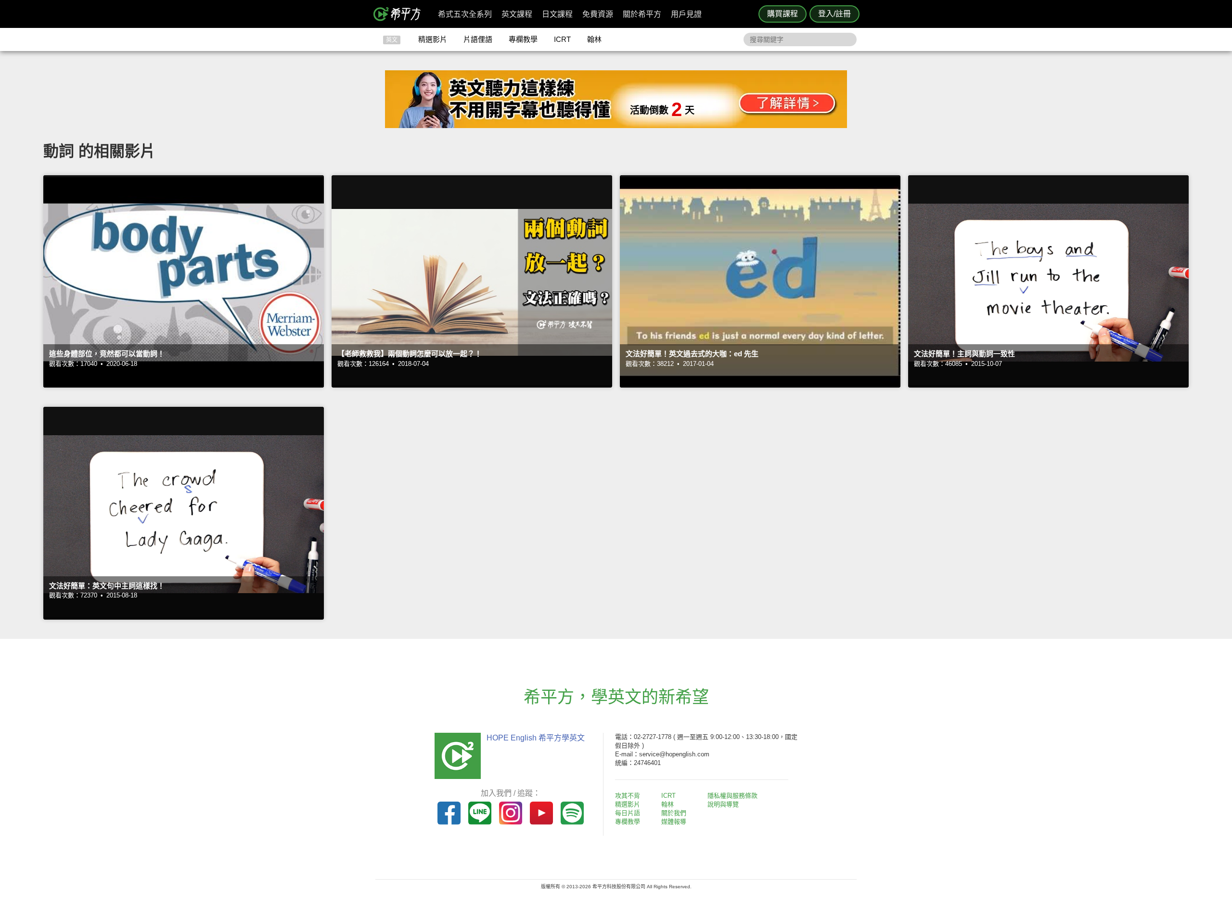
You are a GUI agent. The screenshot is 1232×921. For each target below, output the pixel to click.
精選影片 (432, 39)
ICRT (562, 39)
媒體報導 (673, 821)
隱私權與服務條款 (732, 795)
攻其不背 (627, 795)
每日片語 (627, 813)
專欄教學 (523, 39)
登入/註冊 (834, 14)
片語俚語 (477, 39)
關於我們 (673, 813)
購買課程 (782, 14)
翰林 (594, 39)
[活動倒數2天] (616, 125)
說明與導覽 (723, 804)
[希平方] (400, 14)
